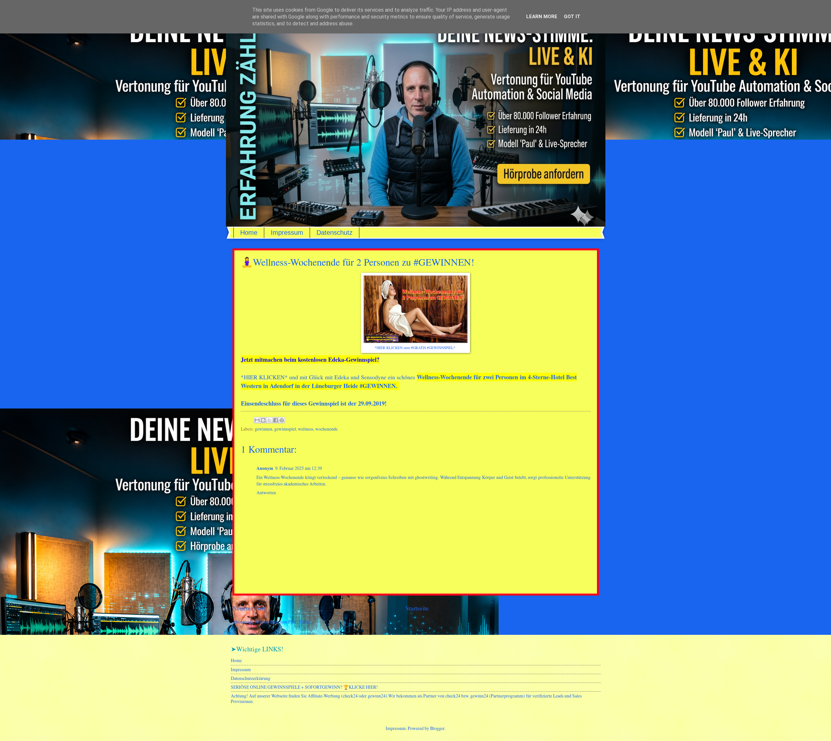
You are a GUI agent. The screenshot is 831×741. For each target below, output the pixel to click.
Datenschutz (334, 232)
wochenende (326, 429)
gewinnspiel (285, 429)
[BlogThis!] (263, 420)
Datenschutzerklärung (250, 678)
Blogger (437, 728)
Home (248, 232)
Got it (572, 16)
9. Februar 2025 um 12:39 (298, 468)
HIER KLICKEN (264, 377)
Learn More (541, 16)
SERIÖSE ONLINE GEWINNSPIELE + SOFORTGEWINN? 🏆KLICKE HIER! (304, 687)
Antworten (266, 492)
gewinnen (263, 429)
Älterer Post (584, 608)
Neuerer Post (249, 608)
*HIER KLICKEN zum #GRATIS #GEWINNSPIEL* (416, 347)
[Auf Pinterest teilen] (282, 420)
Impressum (287, 232)
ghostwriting (426, 477)
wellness (305, 429)
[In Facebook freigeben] (275, 420)
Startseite (417, 608)
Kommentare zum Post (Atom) (283, 622)
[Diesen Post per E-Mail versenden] (257, 420)
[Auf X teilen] (269, 420)
